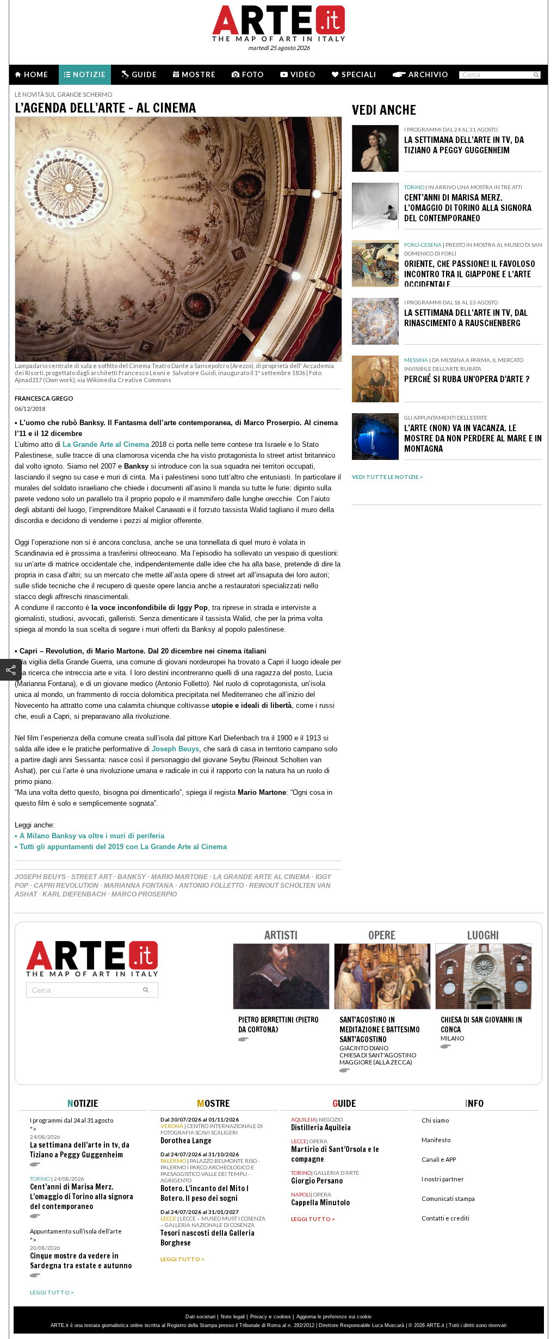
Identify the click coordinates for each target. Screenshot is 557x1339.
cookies (282, 1316)
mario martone (179, 877)
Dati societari (200, 1316)
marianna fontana (139, 885)
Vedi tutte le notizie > (387, 477)
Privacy (258, 1316)
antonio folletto (211, 885)
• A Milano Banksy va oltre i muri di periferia (89, 836)
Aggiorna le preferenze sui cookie (334, 1316)
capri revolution (66, 885)
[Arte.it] (278, 21)
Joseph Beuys (175, 749)
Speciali (359, 74)
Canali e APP (439, 1159)
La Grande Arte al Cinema (106, 444)
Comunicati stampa (448, 1198)
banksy (131, 877)
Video (302, 74)
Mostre (198, 74)
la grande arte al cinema (261, 877)
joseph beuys (40, 877)
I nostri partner (443, 1178)
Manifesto (436, 1139)
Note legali (233, 1316)
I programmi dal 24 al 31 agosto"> (79, 1138)
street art (91, 877)
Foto (253, 74)
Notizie (89, 74)
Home (36, 74)
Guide (144, 74)
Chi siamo (435, 1120)
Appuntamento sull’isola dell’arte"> (81, 1249)
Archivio (428, 74)
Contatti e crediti (445, 1218)
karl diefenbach (74, 894)
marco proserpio (144, 894)
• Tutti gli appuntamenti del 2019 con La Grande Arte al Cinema (121, 847)
